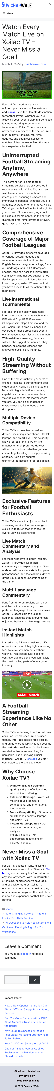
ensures (32, 758)
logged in (26, 953)
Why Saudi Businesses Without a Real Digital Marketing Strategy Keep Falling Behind (26, 1034)
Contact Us (33, 1071)
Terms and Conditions (27, 1080)
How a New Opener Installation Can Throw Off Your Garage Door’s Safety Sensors (26, 1009)
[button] (50, 4)
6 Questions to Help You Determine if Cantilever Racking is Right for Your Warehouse (26, 927)
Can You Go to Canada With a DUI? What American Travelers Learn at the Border (25, 1022)
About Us (19, 1071)
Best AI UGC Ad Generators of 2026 (26, 1043)
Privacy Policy (27, 1075)
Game (10, 909)
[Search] (34, 980)
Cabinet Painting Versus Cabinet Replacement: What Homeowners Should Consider (24, 1052)
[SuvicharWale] (17, 4)
